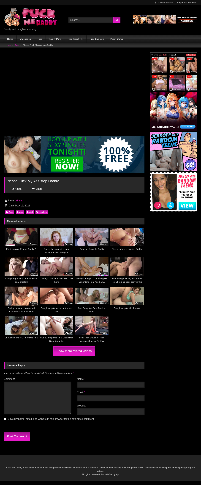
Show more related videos (74, 351)
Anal (17, 45)
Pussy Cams (116, 39)
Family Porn (55, 39)
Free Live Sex (97, 39)
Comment (9, 379)
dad (31, 212)
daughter (43, 212)
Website (81, 405)
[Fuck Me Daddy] (31, 17)
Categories (25, 39)
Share (38, 188)
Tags (40, 39)
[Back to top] (191, 476)
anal (21, 212)
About (17, 188)
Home (10, 39)
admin (18, 200)
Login (180, 2)
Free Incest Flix (75, 39)
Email (81, 392)
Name (81, 379)
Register (192, 2)
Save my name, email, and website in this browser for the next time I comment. (51, 419)
